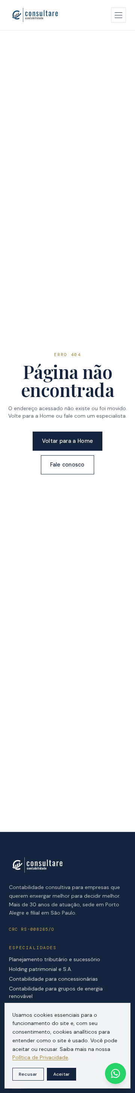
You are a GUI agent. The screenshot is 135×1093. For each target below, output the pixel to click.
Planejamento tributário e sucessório (54, 959)
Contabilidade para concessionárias (53, 978)
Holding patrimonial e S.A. (40, 969)
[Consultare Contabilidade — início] (35, 15)
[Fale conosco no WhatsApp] (115, 1073)
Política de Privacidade (40, 1057)
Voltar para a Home (67, 441)
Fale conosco (67, 464)
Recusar (28, 1074)
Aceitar (61, 1074)
